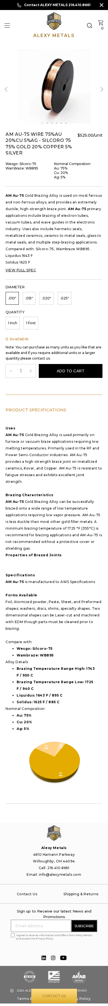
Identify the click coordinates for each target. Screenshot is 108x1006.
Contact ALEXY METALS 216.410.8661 (57, 5)
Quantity (15, 312)
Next (101, 89)
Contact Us (54, 996)
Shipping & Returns (81, 894)
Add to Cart (71, 371)
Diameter (15, 287)
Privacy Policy (78, 999)
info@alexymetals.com (60, 874)
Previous (7, 89)
